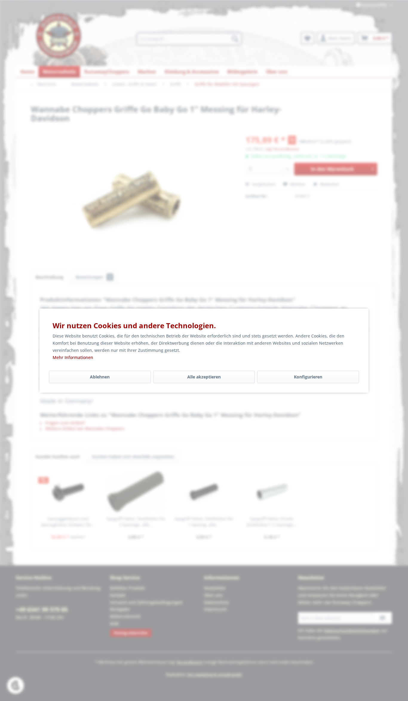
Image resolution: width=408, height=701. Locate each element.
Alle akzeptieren (204, 377)
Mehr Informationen (73, 357)
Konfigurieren (308, 377)
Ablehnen (100, 377)
